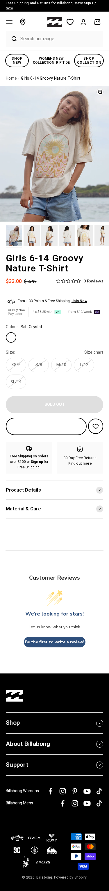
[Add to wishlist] (95, 426)
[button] (9, 22)
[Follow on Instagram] (63, 791)
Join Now (79, 301)
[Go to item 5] (85, 236)
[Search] (11, 38)
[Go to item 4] (67, 236)
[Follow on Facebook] (50, 791)
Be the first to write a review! (54, 642)
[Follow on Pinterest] (75, 791)
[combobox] (60, 38)
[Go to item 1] (14, 236)
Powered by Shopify (70, 877)
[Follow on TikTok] (99, 791)
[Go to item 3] (49, 236)
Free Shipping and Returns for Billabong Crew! (51, 6)
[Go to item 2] (32, 236)
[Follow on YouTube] (87, 791)
